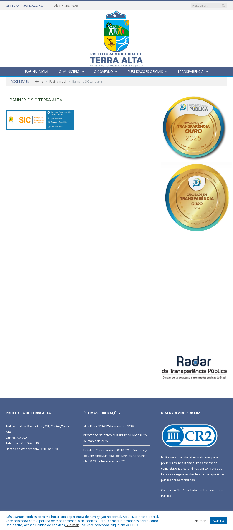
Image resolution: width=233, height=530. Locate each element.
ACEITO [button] (218, 520)
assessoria (209, 463)
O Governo (103, 71)
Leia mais (72, 525)
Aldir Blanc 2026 (66, 6)
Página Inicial (37, 71)
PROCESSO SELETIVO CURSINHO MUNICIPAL (113, 435)
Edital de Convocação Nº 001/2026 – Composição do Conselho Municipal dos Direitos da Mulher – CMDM (116, 455)
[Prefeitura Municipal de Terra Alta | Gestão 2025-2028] (116, 37)
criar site (189, 457)
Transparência (190, 71)
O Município (69, 71)
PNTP (180, 490)
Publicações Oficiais (145, 71)
